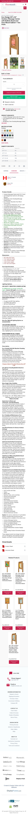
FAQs (14, 731)
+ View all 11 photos (6, 70)
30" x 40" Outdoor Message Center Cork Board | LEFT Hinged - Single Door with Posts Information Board (13, 649)
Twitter (10, 817)
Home (2, 12)
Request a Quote (14, 694)
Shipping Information (14, 696)
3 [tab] (16, 56)
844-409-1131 (9, 1)
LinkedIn (18, 817)
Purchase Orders (14, 698)
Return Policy (14, 717)
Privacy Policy (14, 743)
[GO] (25, 7)
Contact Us (24, 1)
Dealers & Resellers (14, 715)
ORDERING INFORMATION (14, 692)
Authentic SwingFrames (14, 727)
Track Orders (14, 710)
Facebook (5, 817)
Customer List (14, 739)
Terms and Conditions (14, 745)
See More (4, 123)
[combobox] (14, 7)
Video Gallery (14, 729)
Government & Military (14, 701)
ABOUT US (14, 736)
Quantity (4, 81)
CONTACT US (14, 708)
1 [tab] (12, 56)
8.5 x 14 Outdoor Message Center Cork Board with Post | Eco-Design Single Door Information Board (7, 577)
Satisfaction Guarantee (14, 741)
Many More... (5, 143)
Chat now (16, 109)
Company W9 (14, 703)
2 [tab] (14, 56)
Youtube (22, 817)
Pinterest (14, 817)
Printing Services (14, 724)
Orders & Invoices (14, 713)
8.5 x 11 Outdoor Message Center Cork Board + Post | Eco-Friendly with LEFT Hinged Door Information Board (7, 614)
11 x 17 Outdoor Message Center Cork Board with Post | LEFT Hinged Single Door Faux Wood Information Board (20, 614)
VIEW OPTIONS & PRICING (7, 593)
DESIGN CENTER (14, 722)
